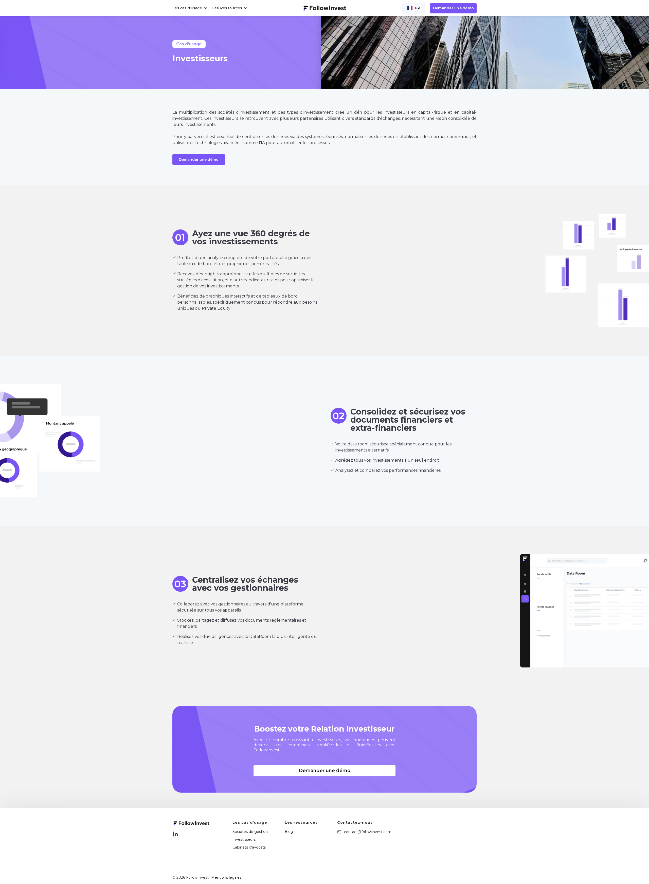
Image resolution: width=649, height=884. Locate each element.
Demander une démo (453, 8)
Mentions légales (226, 877)
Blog (289, 832)
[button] (191, 8)
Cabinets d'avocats (249, 847)
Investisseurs (244, 839)
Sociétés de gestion (250, 832)
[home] (325, 8)
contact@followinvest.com (367, 832)
